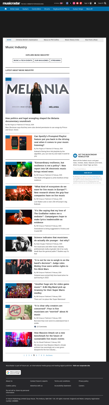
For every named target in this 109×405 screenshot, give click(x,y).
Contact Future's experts (39, 381)
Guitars (26, 9)
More (88, 9)
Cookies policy (11, 386)
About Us (9, 381)
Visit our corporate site (81, 366)
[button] (102, 3)
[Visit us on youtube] (77, 3)
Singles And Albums (12, 211)
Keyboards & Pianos (61, 9)
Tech (7, 137)
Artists (8, 79)
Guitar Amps (78, 9)
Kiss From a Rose (91, 40)
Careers (81, 386)
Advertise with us (36, 386)
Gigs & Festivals (11, 163)
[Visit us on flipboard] (81, 3)
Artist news (14, 9)
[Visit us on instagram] (74, 3)
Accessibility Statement (62, 386)
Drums (47, 9)
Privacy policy (83, 381)
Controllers (36, 9)
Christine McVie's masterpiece (27, 40)
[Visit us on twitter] (70, 3)
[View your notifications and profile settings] (95, 3)
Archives (49, 355)
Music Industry (11, 238)
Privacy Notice (95, 178)
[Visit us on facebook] (67, 3)
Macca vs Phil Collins (51, 40)
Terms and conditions (62, 381)
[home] (6, 8)
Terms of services (93, 176)
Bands (8, 261)
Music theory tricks (72, 40)
